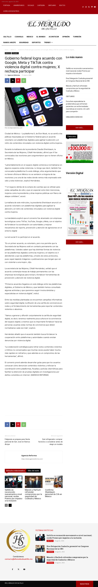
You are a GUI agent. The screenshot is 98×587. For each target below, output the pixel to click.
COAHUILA (50, 552)
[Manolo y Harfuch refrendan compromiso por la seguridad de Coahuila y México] (33, 482)
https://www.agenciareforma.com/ (32, 459)
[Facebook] (83, 7)
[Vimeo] (91, 7)
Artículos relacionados (15, 471)
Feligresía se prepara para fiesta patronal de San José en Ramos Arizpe (17, 441)
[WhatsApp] (23, 80)
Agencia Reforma (14, 75)
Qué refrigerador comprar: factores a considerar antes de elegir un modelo (50, 441)
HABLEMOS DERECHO (74, 117)
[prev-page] (6, 505)
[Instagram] (85, 7)
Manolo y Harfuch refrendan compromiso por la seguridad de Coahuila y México (33, 494)
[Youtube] (94, 7)
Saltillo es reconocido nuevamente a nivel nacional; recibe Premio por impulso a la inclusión (13, 495)
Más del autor (33, 471)
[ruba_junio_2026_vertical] (79, 162)
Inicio (6, 50)
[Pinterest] (18, 80)
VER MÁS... (80, 127)
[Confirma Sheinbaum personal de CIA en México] (54, 482)
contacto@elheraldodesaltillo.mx (19, 559)
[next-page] (10, 505)
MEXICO (13, 50)
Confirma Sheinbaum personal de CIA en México (53, 493)
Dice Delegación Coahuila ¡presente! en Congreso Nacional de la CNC (79, 79)
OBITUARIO (70, 96)
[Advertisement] (34, 396)
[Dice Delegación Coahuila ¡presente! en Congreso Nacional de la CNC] (40, 548)
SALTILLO (50, 541)
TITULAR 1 (15, 53)
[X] (88, 7)
